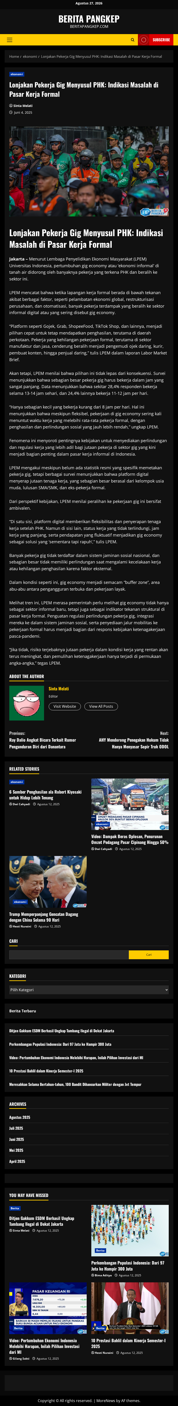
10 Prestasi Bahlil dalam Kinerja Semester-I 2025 (46, 1071)
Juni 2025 (16, 1139)
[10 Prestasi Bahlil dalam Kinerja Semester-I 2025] (130, 1308)
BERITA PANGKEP (89, 18)
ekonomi (17, 74)
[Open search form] (132, 39)
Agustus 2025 (19, 1117)
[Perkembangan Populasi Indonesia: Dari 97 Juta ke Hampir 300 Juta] (130, 1231)
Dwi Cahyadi (21, 804)
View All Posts (101, 706)
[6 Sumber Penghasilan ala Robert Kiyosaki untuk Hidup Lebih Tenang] (48, 782)
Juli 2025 (16, 1128)
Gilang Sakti (21, 1359)
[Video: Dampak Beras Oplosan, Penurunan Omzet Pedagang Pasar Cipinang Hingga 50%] (130, 804)
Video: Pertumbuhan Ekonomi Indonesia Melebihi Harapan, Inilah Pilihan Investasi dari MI (76, 1057)
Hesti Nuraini (22, 926)
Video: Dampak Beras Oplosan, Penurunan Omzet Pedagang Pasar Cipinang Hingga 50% (129, 839)
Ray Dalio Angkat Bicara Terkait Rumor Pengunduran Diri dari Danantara (42, 740)
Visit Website (65, 706)
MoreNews (105, 1400)
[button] (10, 40)
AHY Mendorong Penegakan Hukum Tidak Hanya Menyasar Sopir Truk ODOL (134, 740)
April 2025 (17, 1161)
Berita (15, 1208)
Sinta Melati (22, 105)
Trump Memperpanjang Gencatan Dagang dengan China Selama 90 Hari (43, 917)
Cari (13, 941)
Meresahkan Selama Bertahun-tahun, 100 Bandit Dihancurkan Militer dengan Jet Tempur (75, 1084)
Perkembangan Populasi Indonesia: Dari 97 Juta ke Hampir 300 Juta (60, 1044)
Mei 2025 (16, 1150)
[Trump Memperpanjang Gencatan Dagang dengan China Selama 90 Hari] (48, 882)
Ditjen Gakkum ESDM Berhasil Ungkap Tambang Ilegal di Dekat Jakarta (61, 1030)
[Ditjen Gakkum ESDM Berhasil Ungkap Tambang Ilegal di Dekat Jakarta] (48, 1208)
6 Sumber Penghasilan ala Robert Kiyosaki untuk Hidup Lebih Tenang (45, 795)
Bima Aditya (103, 1275)
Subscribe (161, 39)
